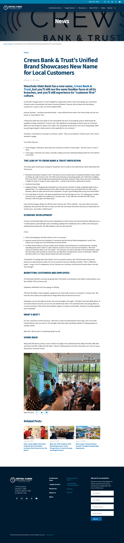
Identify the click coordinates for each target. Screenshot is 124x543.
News (103, 8)
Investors (70, 489)
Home (5, 44)
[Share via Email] (47, 413)
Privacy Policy (50, 535)
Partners (69, 492)
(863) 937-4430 (94, 2)
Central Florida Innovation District (72, 484)
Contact (109, 8)
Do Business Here (53, 479)
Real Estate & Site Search (72, 479)
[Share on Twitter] (42, 413)
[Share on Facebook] (37, 413)
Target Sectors (54, 484)
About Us (52, 493)
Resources (53, 489)
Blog (27, 52)
